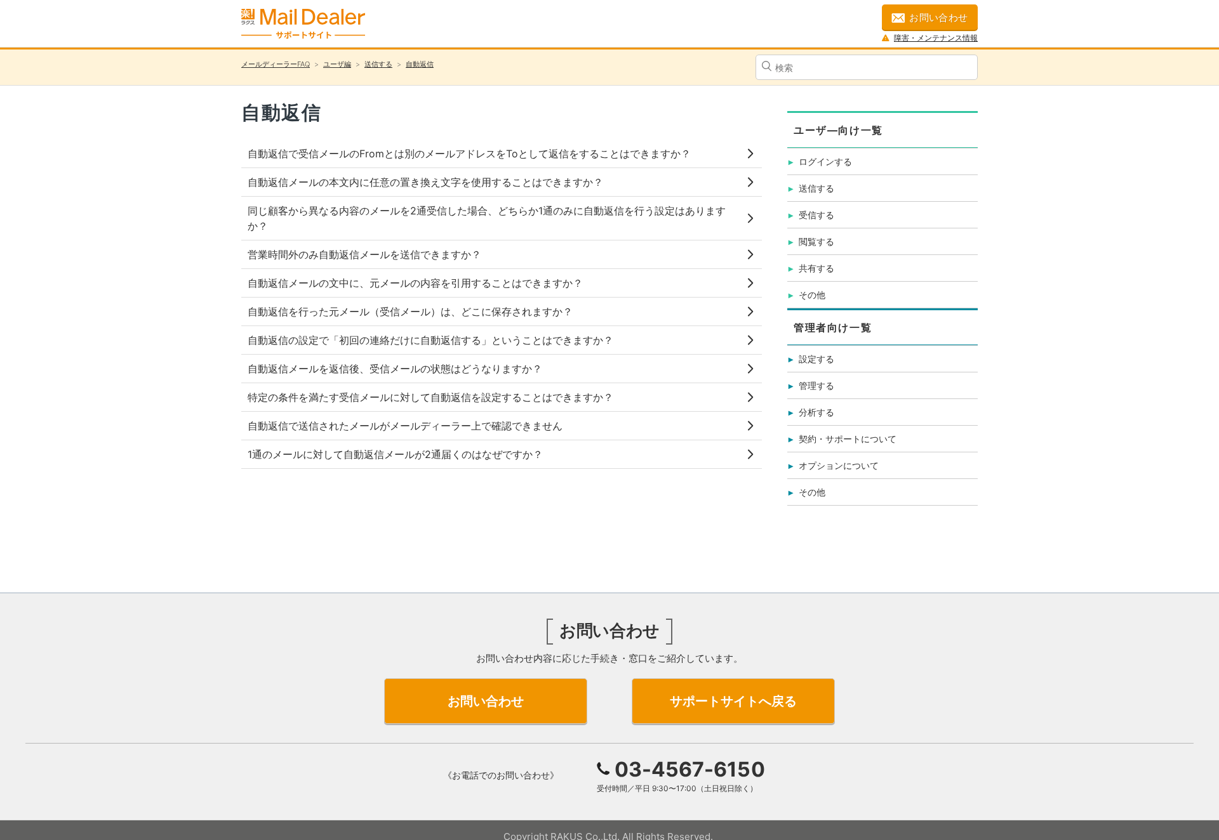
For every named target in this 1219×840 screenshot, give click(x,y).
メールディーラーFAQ (275, 64)
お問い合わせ (938, 17)
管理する (816, 385)
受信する (816, 214)
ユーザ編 (337, 64)
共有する (816, 268)
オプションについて (839, 465)
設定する (816, 358)
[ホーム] (303, 24)
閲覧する (816, 241)
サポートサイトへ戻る (733, 701)
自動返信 (420, 64)
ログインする (825, 161)
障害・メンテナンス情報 (936, 38)
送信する (378, 64)
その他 (812, 294)
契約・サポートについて (847, 438)
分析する (816, 412)
